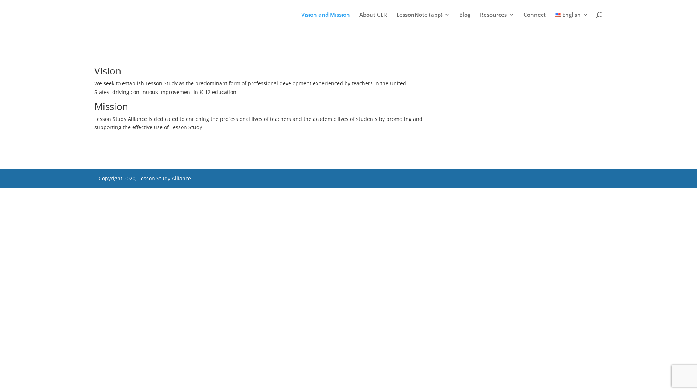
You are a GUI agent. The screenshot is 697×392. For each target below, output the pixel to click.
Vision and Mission (325, 15)
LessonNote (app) (419, 15)
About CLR (373, 15)
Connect (534, 15)
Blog (464, 15)
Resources (493, 15)
